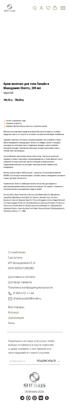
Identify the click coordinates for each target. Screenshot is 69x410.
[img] (34, 379)
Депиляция (16, 317)
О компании (16, 252)
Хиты (11, 323)
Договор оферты (20, 282)
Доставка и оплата (21, 277)
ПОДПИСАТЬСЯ (46, 361)
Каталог (13, 312)
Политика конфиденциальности (30, 287)
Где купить (15, 257)
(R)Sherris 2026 (34, 391)
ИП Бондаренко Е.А (21, 263)
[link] (41, 8)
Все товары (16, 307)
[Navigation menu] (63, 8)
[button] (35, 8)
